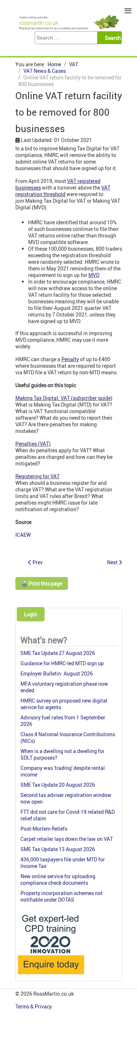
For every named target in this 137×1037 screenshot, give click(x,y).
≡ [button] (128, 11)
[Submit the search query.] (111, 37)
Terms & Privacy (34, 1006)
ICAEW (23, 534)
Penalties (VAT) (33, 443)
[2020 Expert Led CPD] (50, 976)
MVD (93, 275)
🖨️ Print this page (41, 583)
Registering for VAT (37, 476)
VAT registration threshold (62, 191)
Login (30, 614)
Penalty (70, 359)
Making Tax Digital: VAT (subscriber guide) (64, 397)
